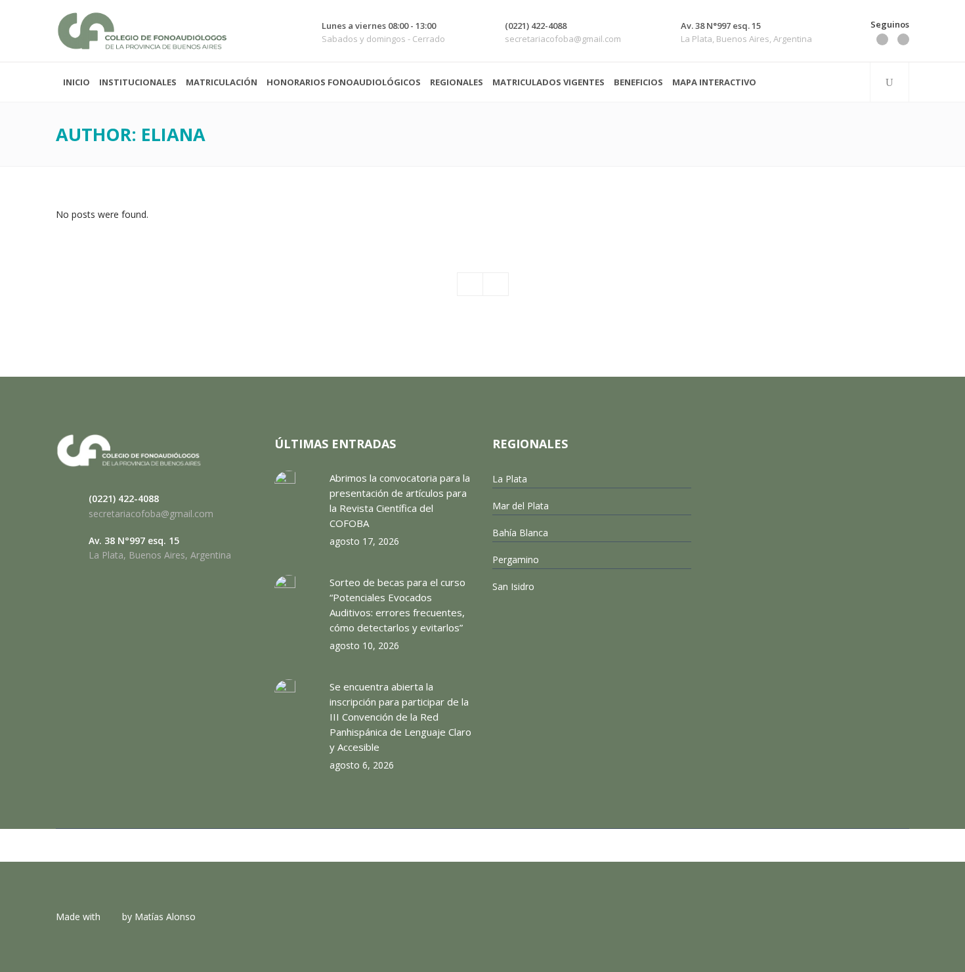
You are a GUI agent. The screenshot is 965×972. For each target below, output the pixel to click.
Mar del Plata (520, 505)
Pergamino (515, 559)
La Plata (509, 479)
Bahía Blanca (520, 532)
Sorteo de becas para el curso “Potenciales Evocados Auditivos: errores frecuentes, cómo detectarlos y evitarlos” (397, 605)
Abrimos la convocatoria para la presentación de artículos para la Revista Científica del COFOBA (400, 500)
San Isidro (513, 586)
